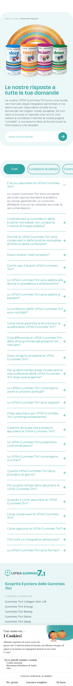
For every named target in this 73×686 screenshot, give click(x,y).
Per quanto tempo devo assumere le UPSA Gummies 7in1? (33, 487)
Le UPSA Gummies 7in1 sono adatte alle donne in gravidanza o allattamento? (35, 281)
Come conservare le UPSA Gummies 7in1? (32, 516)
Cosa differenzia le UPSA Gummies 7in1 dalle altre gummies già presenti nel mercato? (34, 341)
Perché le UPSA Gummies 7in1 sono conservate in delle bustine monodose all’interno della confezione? (34, 240)
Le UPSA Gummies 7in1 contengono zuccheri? (32, 458)
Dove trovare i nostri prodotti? (28, 255)
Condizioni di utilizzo (43, 169)
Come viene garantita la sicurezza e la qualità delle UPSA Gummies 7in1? (33, 325)
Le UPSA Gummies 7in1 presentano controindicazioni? (32, 443)
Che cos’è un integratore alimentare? (33, 539)
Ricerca (62, 136)
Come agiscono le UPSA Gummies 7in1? (35, 528)
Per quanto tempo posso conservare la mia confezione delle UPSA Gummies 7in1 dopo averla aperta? (34, 373)
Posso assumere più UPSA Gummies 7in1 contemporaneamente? (32, 415)
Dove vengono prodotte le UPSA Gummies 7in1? (30, 357)
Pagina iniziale (11, 18)
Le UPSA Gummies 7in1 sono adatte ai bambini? (33, 296)
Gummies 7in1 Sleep (18, 621)
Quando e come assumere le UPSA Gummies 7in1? (32, 501)
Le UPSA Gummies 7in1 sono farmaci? (33, 550)
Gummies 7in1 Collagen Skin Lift (25, 601)
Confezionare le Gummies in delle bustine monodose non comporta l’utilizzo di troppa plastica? (31, 222)
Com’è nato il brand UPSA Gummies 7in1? (32, 267)
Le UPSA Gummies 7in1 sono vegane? (33, 402)
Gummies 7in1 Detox (18, 616)
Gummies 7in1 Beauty (19, 611)
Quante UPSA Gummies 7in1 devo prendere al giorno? (31, 472)
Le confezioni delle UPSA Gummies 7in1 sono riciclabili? (35, 310)
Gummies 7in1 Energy (19, 606)
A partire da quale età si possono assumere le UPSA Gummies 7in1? (31, 429)
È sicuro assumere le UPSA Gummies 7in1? (33, 184)
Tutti (14, 169)
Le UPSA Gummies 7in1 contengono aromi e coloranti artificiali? (32, 389)
